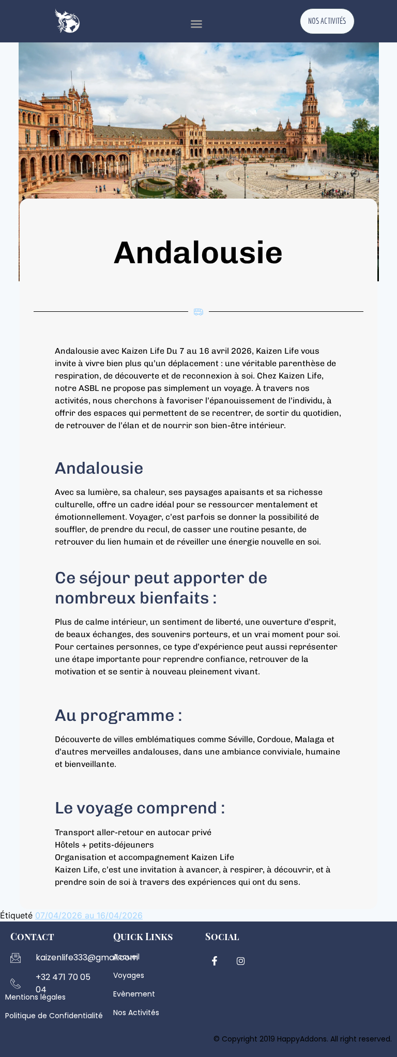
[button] (196, 23)
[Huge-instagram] (241, 961)
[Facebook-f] (214, 961)
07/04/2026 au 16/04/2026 (89, 915)
